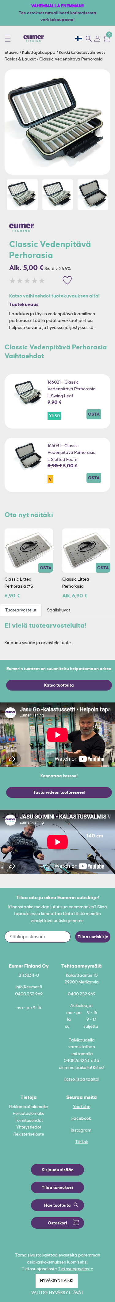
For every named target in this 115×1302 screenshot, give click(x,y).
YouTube (81, 1106)
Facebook (81, 1118)
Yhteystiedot (28, 1127)
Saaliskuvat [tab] (58, 609)
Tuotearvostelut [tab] (20, 609)
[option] (57, 122)
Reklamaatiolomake (28, 1106)
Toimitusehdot (29, 1120)
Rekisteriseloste (28, 1134)
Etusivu (12, 52)
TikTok (81, 1141)
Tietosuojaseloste (75, 1268)
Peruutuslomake (28, 1113)
